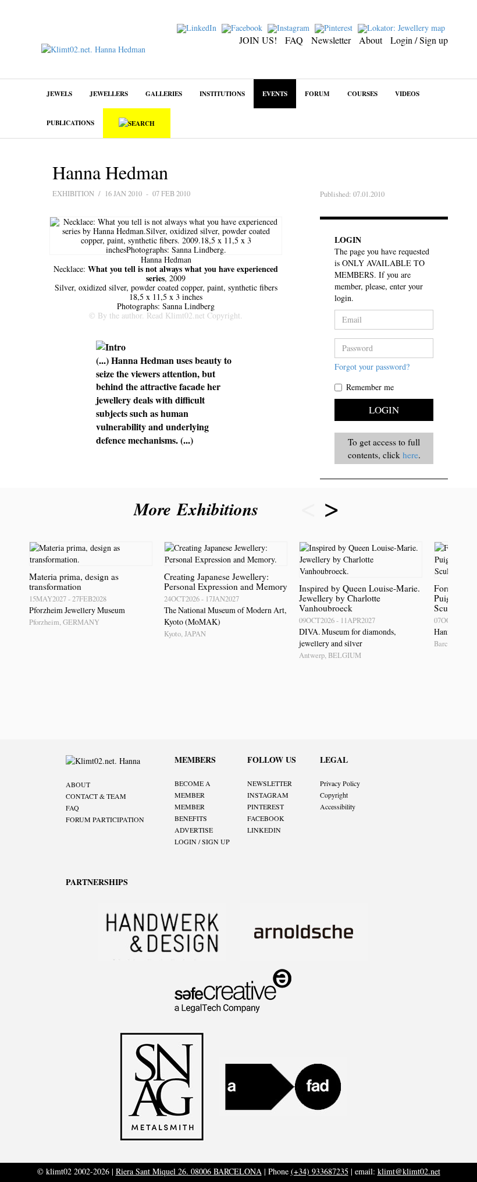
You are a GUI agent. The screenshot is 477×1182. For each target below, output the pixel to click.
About (370, 40)
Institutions (222, 93)
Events (274, 93)
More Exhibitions (199, 509)
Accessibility (337, 806)
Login (384, 409)
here (410, 455)
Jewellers (109, 93)
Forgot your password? (372, 366)
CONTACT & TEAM (96, 796)
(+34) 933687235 (319, 1171)
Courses (362, 93)
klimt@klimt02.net (409, 1171)
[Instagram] (290, 27)
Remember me (370, 386)
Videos (407, 93)
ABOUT (78, 784)
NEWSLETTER (269, 783)
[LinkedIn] (198, 27)
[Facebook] (243, 27)
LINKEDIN (264, 829)
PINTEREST (265, 806)
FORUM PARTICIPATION (105, 819)
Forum (317, 93)
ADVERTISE (194, 829)
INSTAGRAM (268, 794)
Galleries (163, 93)
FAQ (294, 40)
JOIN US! (258, 40)
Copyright (334, 794)
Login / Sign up (419, 40)
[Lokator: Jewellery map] (403, 27)
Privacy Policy (340, 783)
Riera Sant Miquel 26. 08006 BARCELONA (189, 1171)
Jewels (59, 93)
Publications (70, 123)
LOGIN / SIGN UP (202, 841)
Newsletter (331, 40)
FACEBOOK (265, 818)
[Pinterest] (335, 27)
